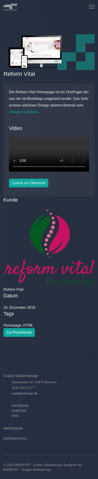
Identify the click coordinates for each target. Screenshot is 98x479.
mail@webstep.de (25, 393)
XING (15, 416)
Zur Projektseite (19, 332)
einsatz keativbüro (23, 112)
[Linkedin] (73, 7)
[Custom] (78, 7)
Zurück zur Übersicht (28, 183)
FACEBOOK (20, 405)
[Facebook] (68, 7)
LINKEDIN (18, 410)
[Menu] (92, 7)
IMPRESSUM (13, 428)
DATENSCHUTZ (15, 438)
